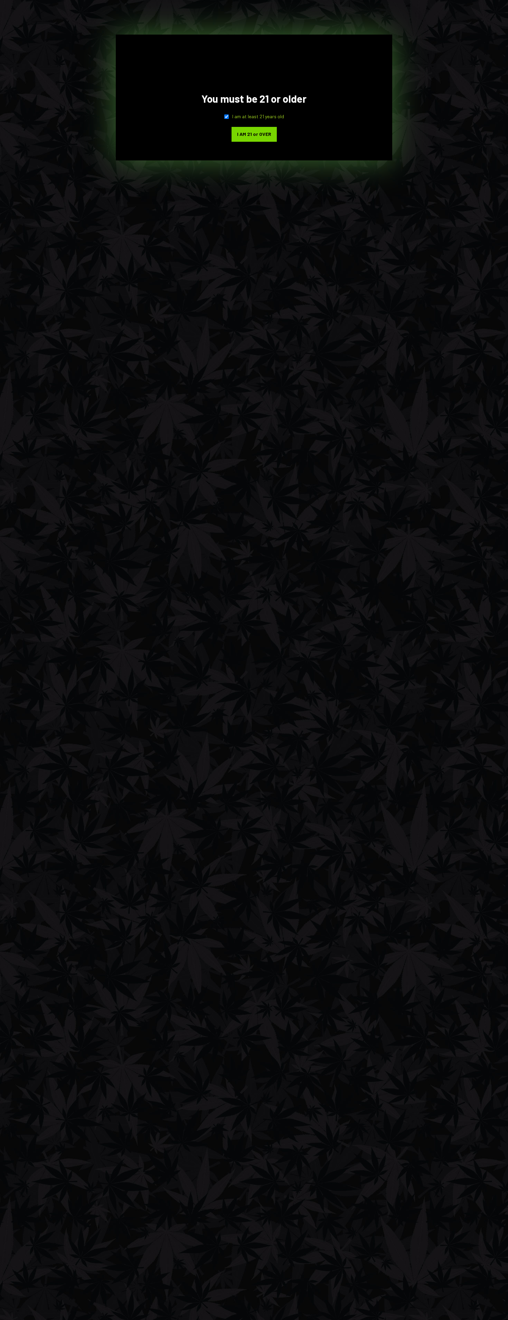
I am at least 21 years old (258, 116)
